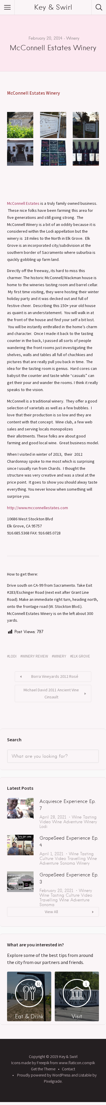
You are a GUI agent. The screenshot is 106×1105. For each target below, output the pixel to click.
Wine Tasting (84, 817)
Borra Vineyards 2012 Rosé (54, 676)
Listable (85, 1075)
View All (51, 911)
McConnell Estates (23, 203)
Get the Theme (43, 1069)
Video (45, 821)
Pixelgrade (53, 1081)
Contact (68, 1069)
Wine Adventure (67, 821)
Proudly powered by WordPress (43, 1075)
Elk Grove (81, 656)
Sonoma (67, 863)
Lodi (12, 656)
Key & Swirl (53, 7)
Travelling (76, 858)
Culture (46, 858)
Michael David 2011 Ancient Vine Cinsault (51, 693)
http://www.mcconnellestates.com (37, 507)
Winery (72, 38)
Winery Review (35, 656)
